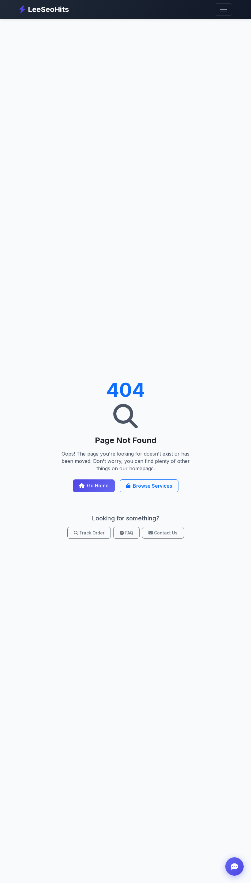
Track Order (91, 532)
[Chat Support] (234, 866)
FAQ (129, 532)
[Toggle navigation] (223, 9)
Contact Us (166, 532)
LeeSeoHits (48, 9)
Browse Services (152, 486)
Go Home (98, 485)
